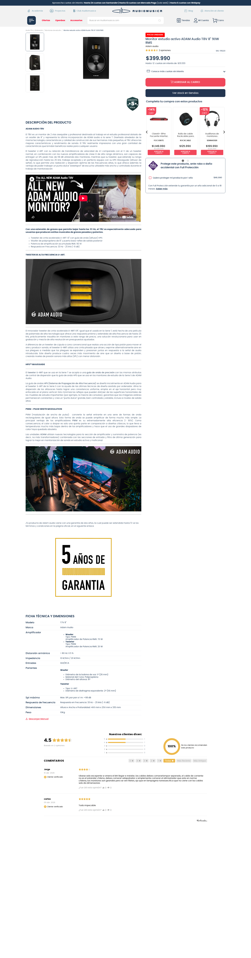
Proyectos (60, 11)
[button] (96, 58)
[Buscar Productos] (160, 20)
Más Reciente (183, 760)
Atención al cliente (214, 11)
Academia (37, 11)
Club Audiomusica (86, 11)
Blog (190, 11)
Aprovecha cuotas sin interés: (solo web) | (126, 3)
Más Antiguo (200, 760)
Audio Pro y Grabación (34, 30)
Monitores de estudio (53, 30)
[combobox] (125, 20)
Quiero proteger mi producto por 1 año (173, 178)
